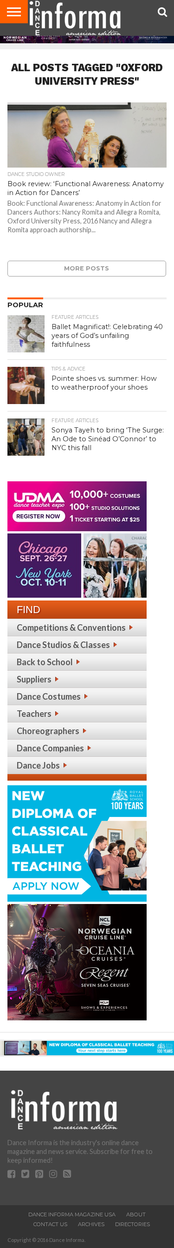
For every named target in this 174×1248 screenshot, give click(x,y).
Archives (91, 1224)
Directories (132, 1224)
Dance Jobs (38, 765)
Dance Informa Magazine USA (72, 1214)
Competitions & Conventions (71, 627)
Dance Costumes (49, 696)
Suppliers (34, 679)
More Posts (86, 268)
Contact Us (50, 1224)
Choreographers (48, 731)
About (136, 1214)
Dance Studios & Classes (63, 645)
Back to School (45, 662)
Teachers (34, 713)
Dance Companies (50, 748)
